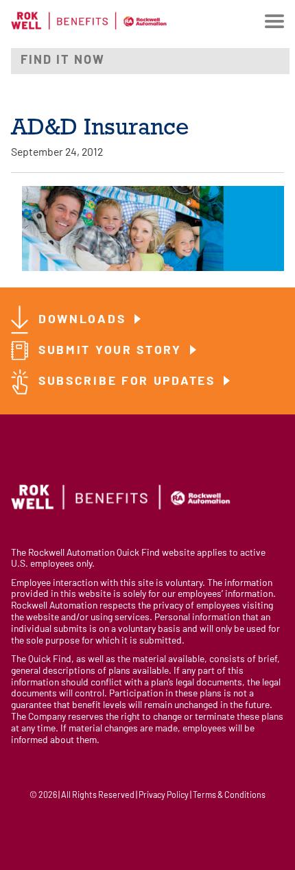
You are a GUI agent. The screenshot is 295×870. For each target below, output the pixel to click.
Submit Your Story (112, 351)
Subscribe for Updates (129, 382)
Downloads (84, 320)
